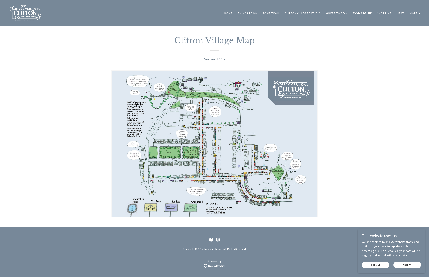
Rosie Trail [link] (271, 13)
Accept (407, 264)
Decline (376, 264)
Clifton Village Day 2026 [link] (302, 13)
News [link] (401, 13)
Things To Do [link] (247, 13)
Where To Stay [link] (336, 13)
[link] (25, 12)
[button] (415, 13)
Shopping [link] (384, 13)
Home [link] (228, 13)
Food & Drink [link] (362, 13)
